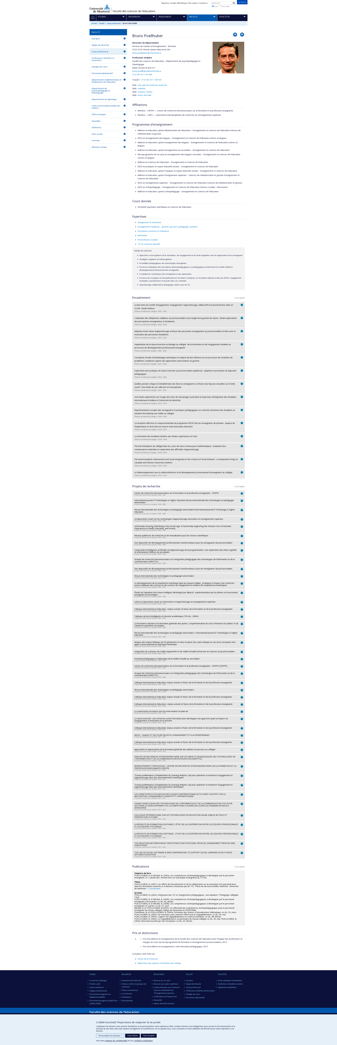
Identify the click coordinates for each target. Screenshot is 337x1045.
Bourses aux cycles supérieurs (166, 984)
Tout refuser (132, 1035)
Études (93, 974)
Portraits (96, 140)
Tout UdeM (225, 6)
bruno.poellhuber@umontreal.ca (146, 53)
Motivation (142, 235)
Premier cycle (95, 984)
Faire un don (97, 134)
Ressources (159, 974)
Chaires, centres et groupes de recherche (134, 985)
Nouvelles (96, 121)
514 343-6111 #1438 (142, 74)
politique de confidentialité (116, 1040)
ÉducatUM (158, 1000)
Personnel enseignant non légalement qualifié (100, 995)
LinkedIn (141, 88)
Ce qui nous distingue (98, 980)
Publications (126, 997)
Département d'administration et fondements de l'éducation (107, 80)
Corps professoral (113, 23)
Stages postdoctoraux (98, 991)
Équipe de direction (100, 45)
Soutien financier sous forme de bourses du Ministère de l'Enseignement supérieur (167, 990)
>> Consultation (153, 888)
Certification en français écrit (165, 996)
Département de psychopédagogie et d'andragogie (101, 90)
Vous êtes (222, 974)
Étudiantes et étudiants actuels (230, 984)
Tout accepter (149, 1035)
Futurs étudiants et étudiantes (230, 980)
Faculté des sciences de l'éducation (134, 11)
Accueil (94, 23)
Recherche (126, 974)
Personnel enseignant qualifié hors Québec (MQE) (104, 1002)
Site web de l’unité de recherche (152, 85)
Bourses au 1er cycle (162, 980)
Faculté (102, 23)
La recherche (127, 993)
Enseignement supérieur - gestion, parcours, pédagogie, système (167, 226)
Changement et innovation (149, 222)
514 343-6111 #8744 (151, 79)
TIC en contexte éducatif (149, 244)
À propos (96, 38)
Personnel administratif (102, 73)
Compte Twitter (145, 91)
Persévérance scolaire (148, 239)
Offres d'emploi (99, 114)
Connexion (203, 3)
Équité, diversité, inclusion (164, 1003)
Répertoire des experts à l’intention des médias (159, 963)
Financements (127, 1000)
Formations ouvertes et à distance (153, 231)
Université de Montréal (100, 8)
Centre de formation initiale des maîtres (106, 106)
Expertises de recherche (131, 980)
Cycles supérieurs (97, 987)
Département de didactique (104, 99)
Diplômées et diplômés (227, 987)
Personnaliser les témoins (110, 1035)
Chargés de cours (100, 66)
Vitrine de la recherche (148, 958)
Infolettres (96, 127)
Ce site (216, 6)
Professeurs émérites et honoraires (103, 59)
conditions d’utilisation (143, 1040)
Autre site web (144, 95)
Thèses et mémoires (130, 990)
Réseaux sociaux (99, 147)
